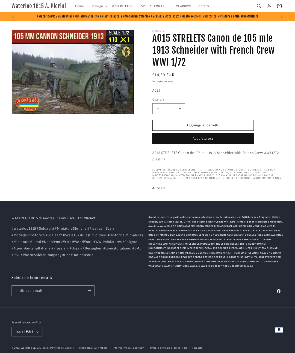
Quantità (158, 99)
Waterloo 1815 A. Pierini (35, 348)
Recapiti (197, 347)
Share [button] (161, 188)
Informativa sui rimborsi (93, 347)
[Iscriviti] (89, 290)
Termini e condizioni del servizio (167, 347)
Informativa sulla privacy (128, 347)
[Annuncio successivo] (282, 16)
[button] (98, 6)
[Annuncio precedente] (13, 16)
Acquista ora (203, 138)
